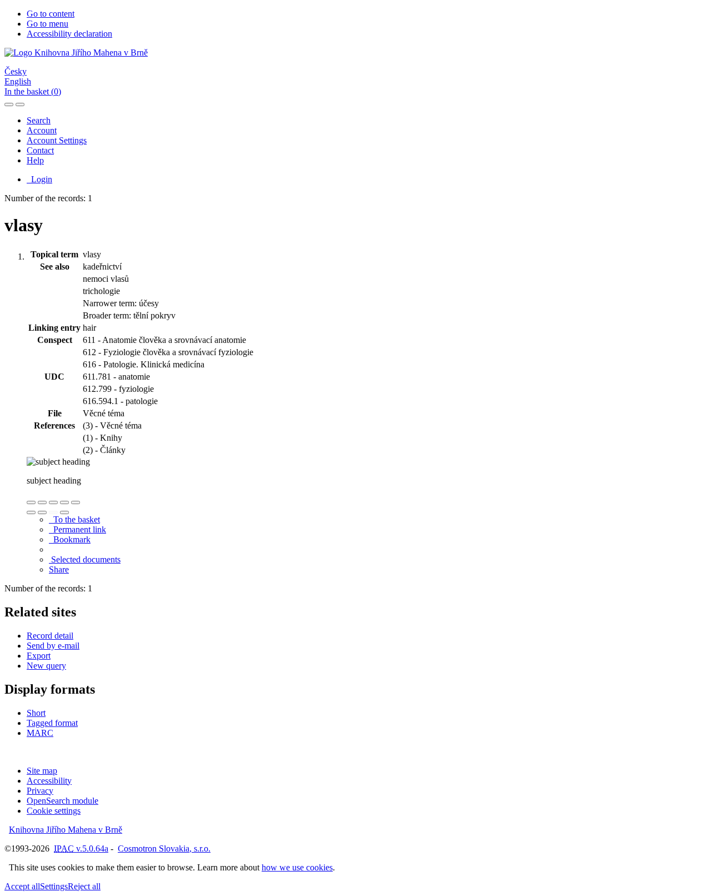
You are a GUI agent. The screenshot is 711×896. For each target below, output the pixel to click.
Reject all (84, 886)
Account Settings (57, 140)
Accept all (22, 886)
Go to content (50, 13)
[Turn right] (42, 512)
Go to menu (47, 23)
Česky (15, 71)
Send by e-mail (53, 645)
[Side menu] (8, 104)
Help (35, 160)
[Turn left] (31, 512)
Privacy (40, 790)
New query (46, 665)
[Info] (75, 502)
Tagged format (52, 723)
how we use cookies (297, 867)
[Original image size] (53, 502)
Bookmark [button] (70, 539)
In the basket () (32, 91)
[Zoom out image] (42, 502)
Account (42, 130)
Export (39, 655)
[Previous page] (53, 512)
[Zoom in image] (31, 502)
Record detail (50, 635)
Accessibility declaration (69, 33)
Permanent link (77, 529)
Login (39, 179)
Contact (40, 150)
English (17, 81)
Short (36, 713)
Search (39, 120)
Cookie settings (54, 810)
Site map (42, 770)
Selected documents (85, 559)
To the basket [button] (74, 519)
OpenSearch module (62, 800)
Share (59, 569)
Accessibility (49, 780)
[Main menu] (20, 104)
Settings (54, 886)
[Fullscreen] (64, 502)
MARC (40, 733)
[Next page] (64, 512)
